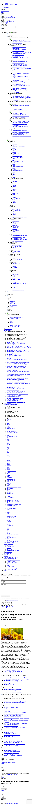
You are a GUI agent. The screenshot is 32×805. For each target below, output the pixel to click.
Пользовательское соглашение (8, 762)
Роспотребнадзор (14, 318)
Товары (14, 287)
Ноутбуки (15, 225)
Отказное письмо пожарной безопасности (17, 394)
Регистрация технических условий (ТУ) (17, 364)
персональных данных (12, 600)
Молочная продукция (18, 161)
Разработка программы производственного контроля (20, 63)
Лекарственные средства (19, 237)
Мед (14, 160)
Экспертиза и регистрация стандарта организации (16, 718)
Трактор (15, 267)
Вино (14, 148)
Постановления (10, 546)
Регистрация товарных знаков (20, 133)
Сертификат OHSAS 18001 (19, 114)
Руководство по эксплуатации (20, 88)
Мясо (14, 164)
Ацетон (14, 256)
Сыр (14, 172)
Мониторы (15, 223)
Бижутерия (15, 207)
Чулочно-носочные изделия (19, 217)
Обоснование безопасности (19, 89)
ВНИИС (12, 322)
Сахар (14, 169)
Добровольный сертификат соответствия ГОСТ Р (19, 50)
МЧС (11, 321)
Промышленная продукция (19, 283)
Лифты (14, 222)
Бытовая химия (16, 251)
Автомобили (16, 264)
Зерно (14, 154)
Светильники (16, 226)
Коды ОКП (12, 303)
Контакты (6, 7)
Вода (14, 150)
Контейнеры (16, 274)
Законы (8, 545)
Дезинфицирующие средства (20, 235)
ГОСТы (11, 299)
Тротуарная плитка (17, 198)
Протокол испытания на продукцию (22, 41)
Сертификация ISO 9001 (19, 113)
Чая (13, 176)
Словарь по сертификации (10, 4)
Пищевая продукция (18, 166)
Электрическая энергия (18, 290)
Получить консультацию (7, 29)
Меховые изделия (17, 210)
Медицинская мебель (18, 241)
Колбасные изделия (17, 156)
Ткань (14, 215)
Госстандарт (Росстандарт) (16, 317)
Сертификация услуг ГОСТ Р (20, 57)
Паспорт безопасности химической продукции (18, 374)
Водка (14, 149)
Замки (14, 186)
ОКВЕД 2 (12, 301)
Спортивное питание (18, 170)
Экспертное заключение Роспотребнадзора (19, 108)
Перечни (9, 548)
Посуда (14, 282)
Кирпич (15, 189)
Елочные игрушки (17, 246)
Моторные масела (17, 259)
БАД (14, 145)
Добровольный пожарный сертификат (16, 382)
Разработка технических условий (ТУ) (16, 363)
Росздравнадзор (13, 323)
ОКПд (11, 306)
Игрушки (15, 247)
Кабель (14, 187)
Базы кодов (6, 5)
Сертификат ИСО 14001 (19, 117)
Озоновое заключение (18, 134)
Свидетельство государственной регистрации (18, 383)
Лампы (14, 191)
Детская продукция (17, 245)
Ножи (14, 278)
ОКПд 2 (12, 302)
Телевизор (15, 227)
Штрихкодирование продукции (21, 132)
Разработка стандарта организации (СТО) (17, 366)
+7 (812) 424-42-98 (9, 21)
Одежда (14, 213)
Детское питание (17, 153)
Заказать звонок (5, 11)
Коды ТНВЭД (13, 305)
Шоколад (15, 174)
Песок (14, 195)
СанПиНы (9, 549)
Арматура (15, 181)
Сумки (14, 214)
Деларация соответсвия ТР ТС (20, 40)
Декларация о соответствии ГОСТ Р (22, 52)
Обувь (14, 211)
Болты (14, 183)
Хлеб (14, 173)
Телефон (15, 229)
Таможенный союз (14, 326)
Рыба (14, 168)
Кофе (14, 158)
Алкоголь (15, 144)
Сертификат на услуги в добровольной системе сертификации (19, 55)
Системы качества (17, 286)
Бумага (14, 271)
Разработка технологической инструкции (17, 378)
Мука (14, 162)
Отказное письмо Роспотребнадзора (22, 121)
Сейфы (14, 284)
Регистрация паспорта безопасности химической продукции (22, 83)
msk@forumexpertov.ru (9, 17)
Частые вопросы (8, 1)
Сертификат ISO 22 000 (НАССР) (21, 116)
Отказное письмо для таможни (20, 126)
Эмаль (14, 203)
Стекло (14, 197)
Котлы (14, 275)
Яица (14, 177)
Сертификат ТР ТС (17, 43)
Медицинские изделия (18, 238)
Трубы (14, 199)
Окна (14, 194)
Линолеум (15, 193)
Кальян (14, 272)
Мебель (14, 276)
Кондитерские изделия (18, 157)
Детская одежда (16, 209)
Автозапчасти (16, 263)
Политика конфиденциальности (19, 760)
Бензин (14, 258)
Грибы (14, 152)
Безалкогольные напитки (19, 146)
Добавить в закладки (6, 760)
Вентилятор (16, 221)
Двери (14, 185)
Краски (14, 190)
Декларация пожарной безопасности (22, 97)
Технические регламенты (13, 550)
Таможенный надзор (15, 319)
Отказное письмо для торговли (20, 122)
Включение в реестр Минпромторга (22, 136)
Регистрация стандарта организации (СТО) (18, 362)
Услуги (14, 288)
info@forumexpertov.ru (9, 23)
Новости (6, 3)
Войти (2, 12)
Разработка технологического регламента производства (20, 66)
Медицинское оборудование (20, 239)
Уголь (14, 201)
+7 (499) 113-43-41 (9, 16)
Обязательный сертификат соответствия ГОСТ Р (19, 47)
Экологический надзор (15, 325)
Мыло (14, 253)
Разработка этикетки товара (20, 61)
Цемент (14, 202)
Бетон (14, 182)
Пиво (14, 165)
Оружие (15, 280)
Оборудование (16, 279)
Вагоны (14, 266)
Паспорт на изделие (18, 81)
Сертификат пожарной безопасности (22, 96)
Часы (14, 231)
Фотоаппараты (16, 230)
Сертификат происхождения (20, 130)
